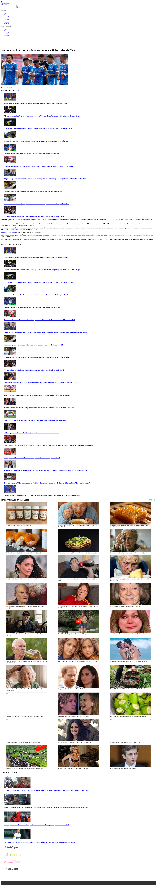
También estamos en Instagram (9, 232)
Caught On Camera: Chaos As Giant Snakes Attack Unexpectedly (24, 768)
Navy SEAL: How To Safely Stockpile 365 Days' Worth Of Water (128, 689)
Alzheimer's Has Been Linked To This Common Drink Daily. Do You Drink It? (25, 634)
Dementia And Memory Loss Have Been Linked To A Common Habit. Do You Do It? (130, 579)
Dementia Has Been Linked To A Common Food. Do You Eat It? (128, 553)
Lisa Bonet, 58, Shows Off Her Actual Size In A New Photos (23, 579)
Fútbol (5, 13)
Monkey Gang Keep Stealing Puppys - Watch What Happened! (24, 742)
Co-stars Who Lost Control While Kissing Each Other (73, 768)
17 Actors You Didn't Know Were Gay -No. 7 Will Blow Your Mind (128, 661)
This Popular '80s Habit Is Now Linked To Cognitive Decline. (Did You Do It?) (78, 607)
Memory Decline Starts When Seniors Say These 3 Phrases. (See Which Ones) (24, 689)
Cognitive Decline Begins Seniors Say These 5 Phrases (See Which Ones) (25, 607)
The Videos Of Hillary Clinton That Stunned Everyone (73, 634)
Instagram (6, 23)
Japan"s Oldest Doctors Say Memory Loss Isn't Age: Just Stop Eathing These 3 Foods (26, 662)
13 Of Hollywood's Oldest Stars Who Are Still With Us (125, 606)
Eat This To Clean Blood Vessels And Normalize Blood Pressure (128, 716)
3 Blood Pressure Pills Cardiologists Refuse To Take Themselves (24, 553)
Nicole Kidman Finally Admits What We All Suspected (73, 716)
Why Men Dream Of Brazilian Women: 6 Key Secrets (125, 742)
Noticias (6, 17)
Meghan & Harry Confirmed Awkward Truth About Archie (74, 689)
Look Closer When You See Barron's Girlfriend (123, 768)
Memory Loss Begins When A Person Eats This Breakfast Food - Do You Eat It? (77, 526)
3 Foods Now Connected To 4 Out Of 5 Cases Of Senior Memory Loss (78, 553)
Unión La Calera (85, 235)
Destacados (7, 19)
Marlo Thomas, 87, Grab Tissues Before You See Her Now (74, 742)
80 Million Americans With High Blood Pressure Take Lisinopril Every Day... (77, 579)
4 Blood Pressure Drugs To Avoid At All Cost (18, 525)
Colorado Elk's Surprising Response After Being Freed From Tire (24, 716)
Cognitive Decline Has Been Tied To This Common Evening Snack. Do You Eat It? (130, 526)
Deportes (6, 16)
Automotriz (7, 15)
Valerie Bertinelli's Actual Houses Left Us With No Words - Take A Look (130, 634)
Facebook (6, 22)
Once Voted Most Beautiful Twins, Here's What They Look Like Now (77, 661)
